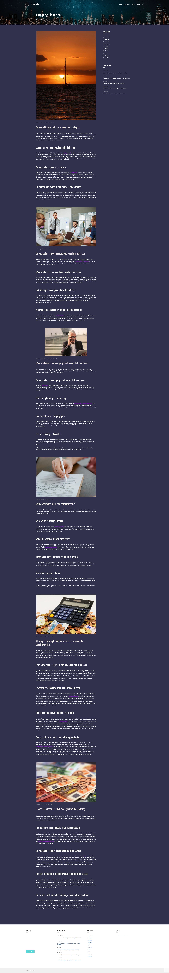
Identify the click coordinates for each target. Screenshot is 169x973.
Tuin (106, 53)
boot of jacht (74, 172)
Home (120, 4)
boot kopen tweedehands (68, 153)
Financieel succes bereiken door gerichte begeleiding (60, 809)
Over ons (126, 4)
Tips (49, 122)
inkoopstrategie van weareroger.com (44, 746)
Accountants (86, 856)
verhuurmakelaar (60, 315)
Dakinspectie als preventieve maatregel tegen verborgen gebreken (116, 78)
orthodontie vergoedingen (51, 547)
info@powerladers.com (123, 935)
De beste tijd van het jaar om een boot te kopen (58, 127)
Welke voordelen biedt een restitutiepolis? (55, 504)
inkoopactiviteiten (63, 721)
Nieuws (106, 48)
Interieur (106, 41)
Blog (138, 4)
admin (53, 122)
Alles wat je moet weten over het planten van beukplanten (115, 88)
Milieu (106, 46)
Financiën (46, 122)
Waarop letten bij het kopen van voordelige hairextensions (115, 73)
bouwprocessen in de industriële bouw (83, 403)
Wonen (106, 55)
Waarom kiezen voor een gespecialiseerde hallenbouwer (62, 363)
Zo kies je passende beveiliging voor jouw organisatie (114, 83)
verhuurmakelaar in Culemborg (82, 261)
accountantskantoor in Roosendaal (46, 841)
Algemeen (107, 37)
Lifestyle (106, 44)
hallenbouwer (45, 385)
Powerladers (35, 4)
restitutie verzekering (59, 526)
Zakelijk (52, 249)
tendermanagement (73, 696)
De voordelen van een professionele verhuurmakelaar (60, 253)
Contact (133, 4)
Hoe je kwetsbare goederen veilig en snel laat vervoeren (114, 93)
